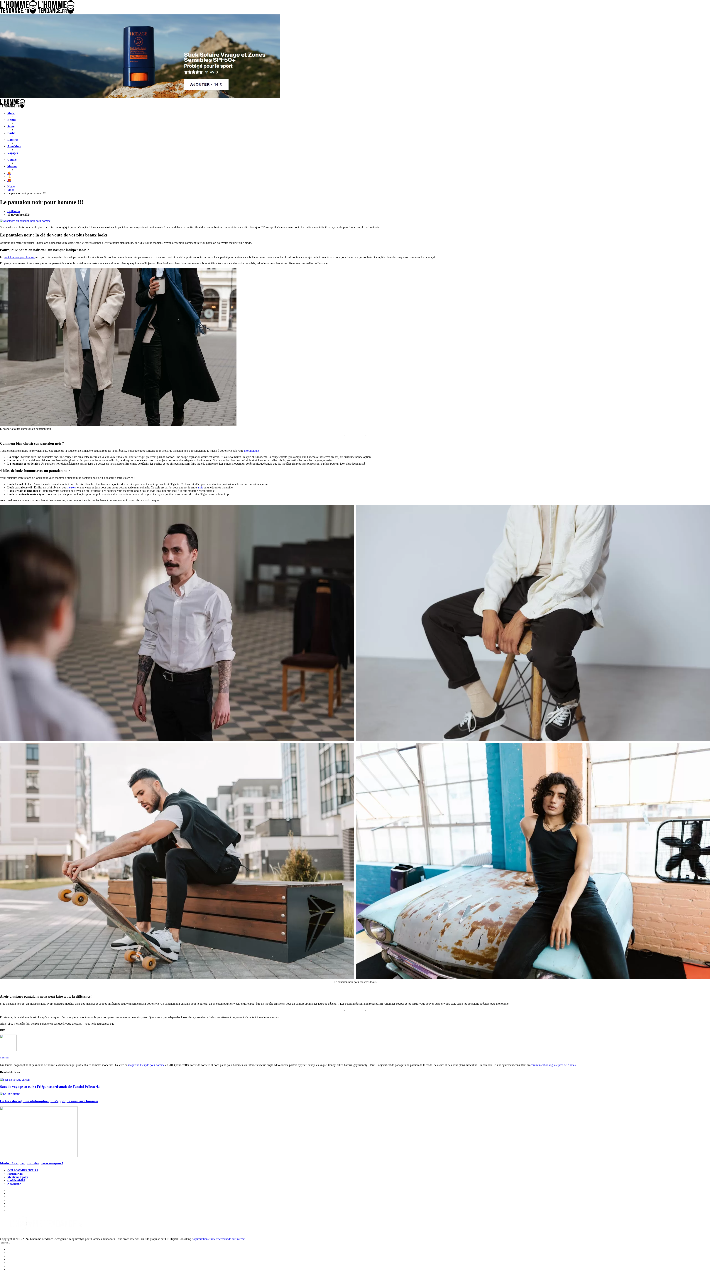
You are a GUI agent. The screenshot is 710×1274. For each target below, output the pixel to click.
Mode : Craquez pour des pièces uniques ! (31, 1163)
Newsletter (14, 1183)
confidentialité (16, 1180)
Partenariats (15, 1173)
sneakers (72, 487)
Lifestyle (12, 139)
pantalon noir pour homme (19, 257)
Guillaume (13, 211)
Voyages (12, 153)
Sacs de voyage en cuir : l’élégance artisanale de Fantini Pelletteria (50, 1087)
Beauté (11, 119)
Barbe (11, 133)
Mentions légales (17, 1177)
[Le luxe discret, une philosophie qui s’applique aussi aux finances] (355, 1094)
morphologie (251, 450)
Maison (12, 166)
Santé (10, 126)
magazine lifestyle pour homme (146, 1065)
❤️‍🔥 (9, 173)
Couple (11, 159)
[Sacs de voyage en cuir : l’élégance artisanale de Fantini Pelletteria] (355, 1079)
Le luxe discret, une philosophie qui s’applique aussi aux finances (49, 1101)
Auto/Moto (14, 146)
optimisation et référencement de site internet (219, 1239)
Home (11, 186)
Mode (11, 113)
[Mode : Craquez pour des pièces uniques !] (355, 1132)
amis (200, 487)
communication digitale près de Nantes (553, 1065)
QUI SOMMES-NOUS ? (22, 1170)
